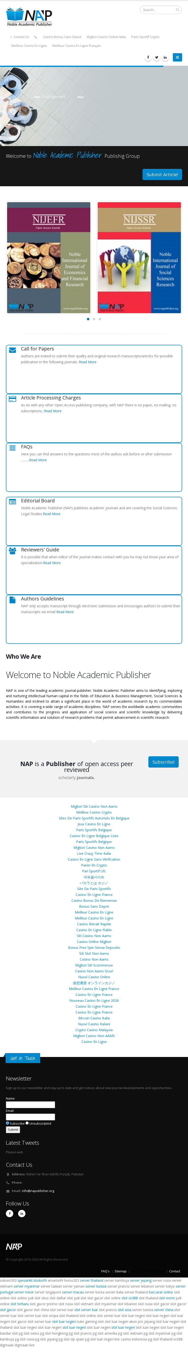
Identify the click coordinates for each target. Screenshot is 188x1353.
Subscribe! (164, 762)
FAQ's (105, 1271)
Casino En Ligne (94, 1041)
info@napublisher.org (38, 1191)
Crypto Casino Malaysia (94, 1030)
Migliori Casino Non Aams (94, 847)
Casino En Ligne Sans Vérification (94, 859)
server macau (73, 1292)
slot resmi (167, 1298)
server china (163, 1309)
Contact (174, 1271)
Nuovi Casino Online (94, 977)
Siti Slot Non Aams (94, 953)
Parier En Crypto (94, 865)
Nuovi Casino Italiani (94, 1024)
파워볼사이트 (94, 877)
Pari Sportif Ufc (94, 871)
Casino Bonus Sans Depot (62, 37)
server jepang (141, 1280)
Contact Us (21, 37)
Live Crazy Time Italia (94, 853)
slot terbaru (20, 1304)
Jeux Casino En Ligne (94, 824)
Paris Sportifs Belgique (94, 830)
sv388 (133, 1298)
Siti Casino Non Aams (94, 935)
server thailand (91, 1280)
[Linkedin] (165, 57)
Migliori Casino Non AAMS (94, 1035)
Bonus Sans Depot (94, 906)
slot (125, 1298)
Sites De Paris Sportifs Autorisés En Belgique (94, 818)
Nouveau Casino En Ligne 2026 (94, 1000)
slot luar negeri (64, 1321)
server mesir (24, 1292)
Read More (87, 362)
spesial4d (25, 1280)
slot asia (124, 1309)
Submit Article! (162, 174)
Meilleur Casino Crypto (94, 812)
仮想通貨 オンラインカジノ (94, 983)
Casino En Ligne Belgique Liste (94, 835)
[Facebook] (148, 57)
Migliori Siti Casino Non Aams (94, 806)
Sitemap (121, 1271)
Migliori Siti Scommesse (94, 965)
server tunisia (95, 1286)
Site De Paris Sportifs (94, 888)
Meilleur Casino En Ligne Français (76, 46)
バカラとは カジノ (94, 883)
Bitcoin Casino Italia (94, 1018)
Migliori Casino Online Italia (106, 37)
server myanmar (27, 1286)
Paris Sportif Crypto (145, 37)
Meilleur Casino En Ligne (29, 46)
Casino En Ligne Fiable (94, 930)
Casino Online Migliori (94, 941)
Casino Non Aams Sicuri (94, 971)
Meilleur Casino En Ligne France (94, 988)
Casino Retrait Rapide (94, 924)
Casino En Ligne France (94, 894)
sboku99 (40, 1280)
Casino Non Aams (94, 959)
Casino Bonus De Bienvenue (94, 900)
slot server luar (86, 1309)
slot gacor (8, 1309)
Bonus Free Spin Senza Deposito (94, 947)
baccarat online (161, 1292)
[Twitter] (156, 57)
